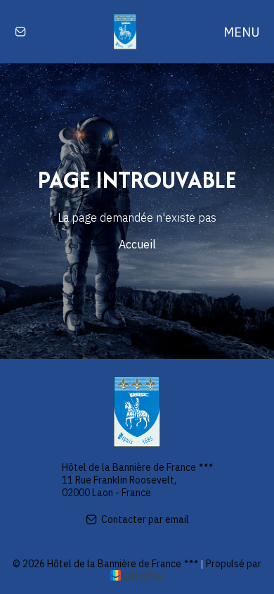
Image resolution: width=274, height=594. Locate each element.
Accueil (137, 244)
